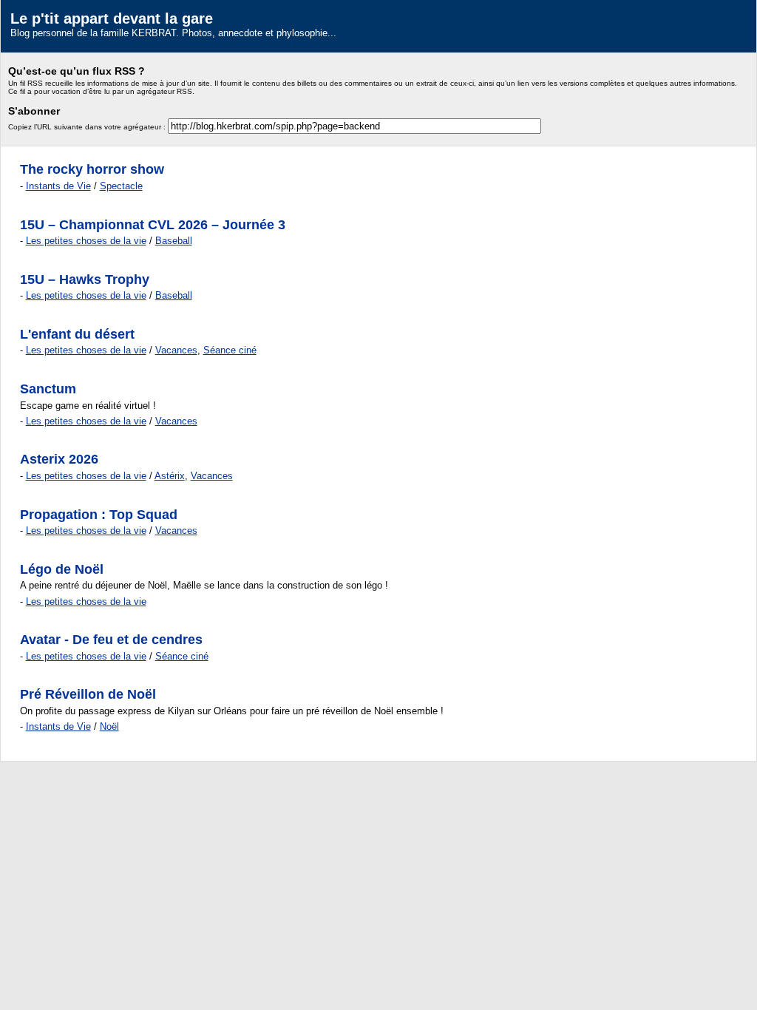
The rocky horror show (92, 169)
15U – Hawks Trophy (84, 279)
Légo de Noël (61, 569)
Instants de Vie (58, 186)
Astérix (170, 475)
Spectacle (121, 186)
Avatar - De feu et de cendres (111, 639)
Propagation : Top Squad (98, 514)
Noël (109, 726)
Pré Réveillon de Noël (88, 694)
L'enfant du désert (77, 334)
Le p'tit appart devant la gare (111, 18)
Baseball (173, 240)
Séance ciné (230, 350)
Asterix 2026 (59, 459)
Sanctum (48, 389)
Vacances (176, 350)
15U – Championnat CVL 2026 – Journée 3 (152, 224)
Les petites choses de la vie (86, 240)
